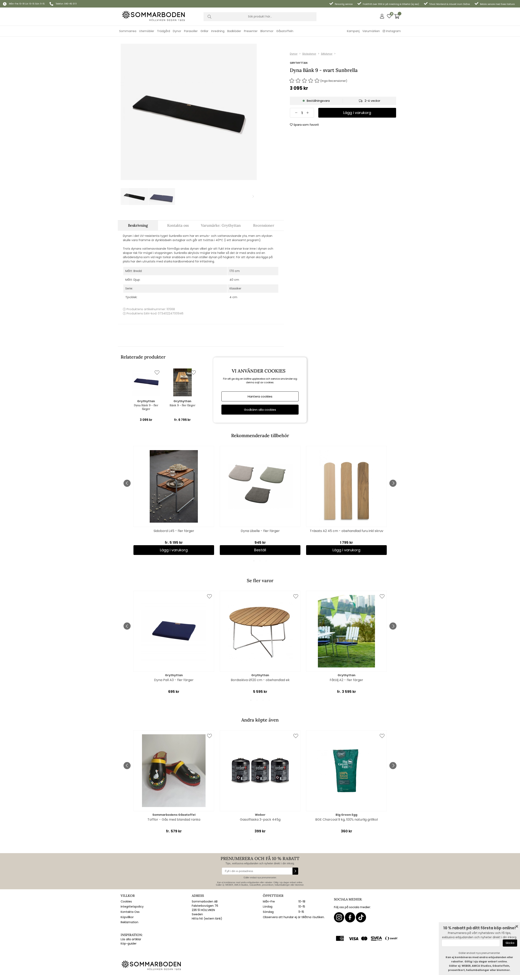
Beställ (260, 549)
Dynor (294, 53)
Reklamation (129, 922)
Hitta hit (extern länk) (207, 918)
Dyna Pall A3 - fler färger (174, 680)
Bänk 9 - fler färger (182, 405)
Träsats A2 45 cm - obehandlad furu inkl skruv (346, 531)
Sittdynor (327, 53)
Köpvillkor (127, 917)
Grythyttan (299, 63)
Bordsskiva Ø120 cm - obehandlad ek (260, 680)
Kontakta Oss (130, 912)
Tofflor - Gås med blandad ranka (173, 819)
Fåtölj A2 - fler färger (346, 680)
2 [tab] (260, 561)
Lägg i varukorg (174, 549)
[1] (189, 112)
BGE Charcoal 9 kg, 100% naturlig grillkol (346, 819)
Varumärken (371, 31)
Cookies (126, 901)
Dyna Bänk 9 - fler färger (146, 407)
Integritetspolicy (132, 907)
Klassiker (235, 288)
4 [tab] (269, 700)
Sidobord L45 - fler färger (174, 531)
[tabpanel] (174, 500)
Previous (127, 483)
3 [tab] (266, 561)
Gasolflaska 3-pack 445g (260, 819)
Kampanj (353, 31)
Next (392, 483)
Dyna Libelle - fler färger (260, 531)
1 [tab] (254, 561)
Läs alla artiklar (131, 939)
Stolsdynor (309, 53)
